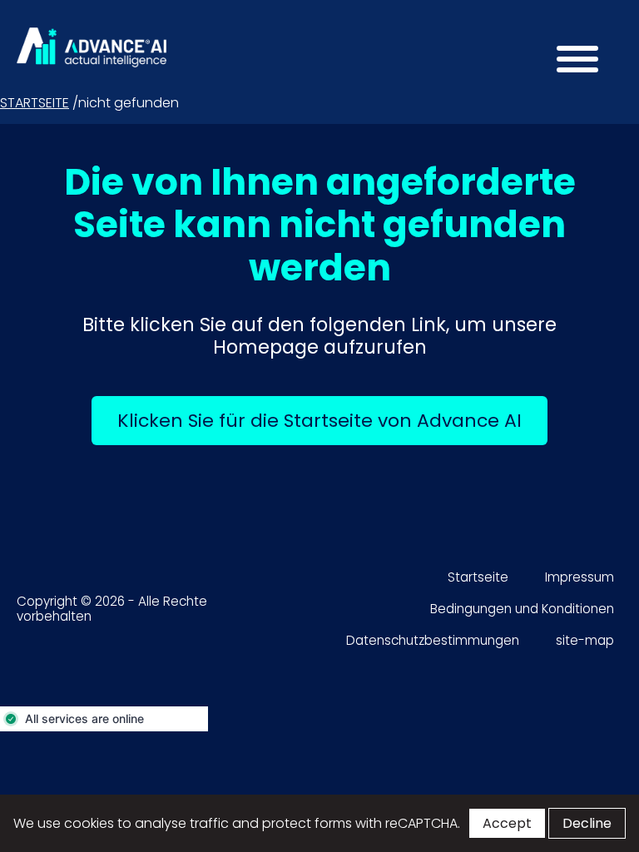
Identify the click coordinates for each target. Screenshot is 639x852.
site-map (585, 640)
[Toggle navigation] (572, 62)
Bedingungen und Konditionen (522, 608)
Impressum (579, 577)
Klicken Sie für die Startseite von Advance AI (332, 420)
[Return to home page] (91, 47)
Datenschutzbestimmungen (432, 640)
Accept (507, 823)
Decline (587, 823)
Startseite (34, 102)
